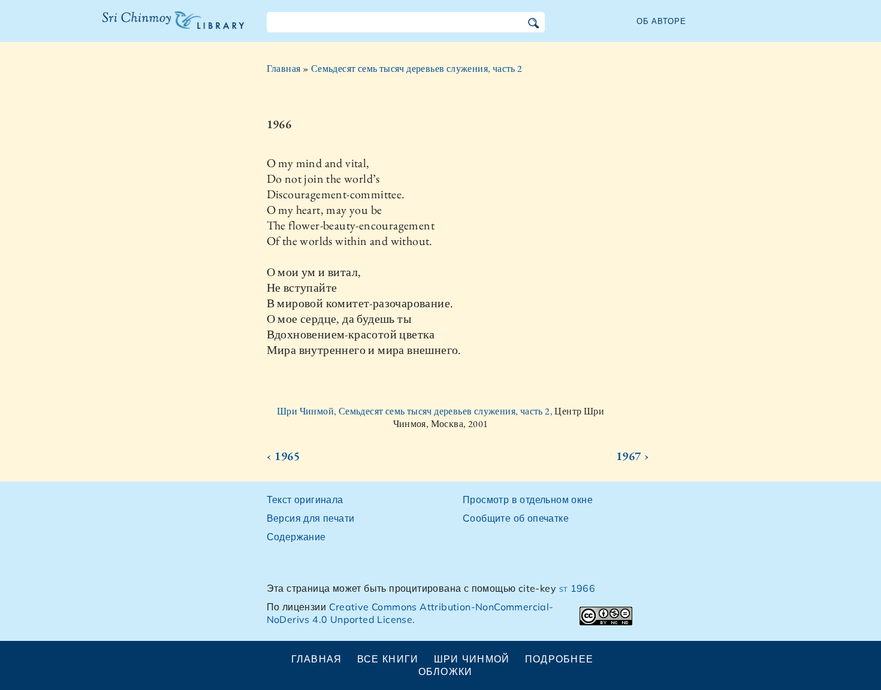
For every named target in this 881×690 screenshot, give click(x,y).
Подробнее (559, 659)
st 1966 (577, 588)
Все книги (388, 659)
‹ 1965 (283, 456)
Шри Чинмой (472, 659)
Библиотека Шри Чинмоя (166, 27)
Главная (284, 68)
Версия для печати (311, 518)
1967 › (632, 456)
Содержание (296, 537)
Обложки (445, 671)
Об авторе (661, 21)
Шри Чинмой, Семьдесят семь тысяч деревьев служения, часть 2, (415, 411)
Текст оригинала (305, 500)
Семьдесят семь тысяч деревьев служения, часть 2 (417, 68)
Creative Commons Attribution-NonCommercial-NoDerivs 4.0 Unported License (410, 613)
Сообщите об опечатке (516, 518)
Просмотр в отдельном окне (528, 500)
